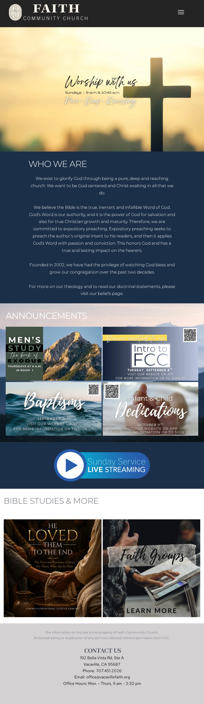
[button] (181, 12)
